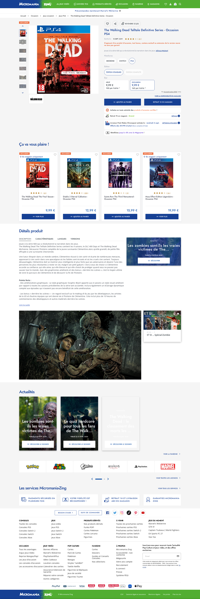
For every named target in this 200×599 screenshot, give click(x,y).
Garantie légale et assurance (136, 594)
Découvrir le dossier (39, 444)
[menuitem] (63, 4)
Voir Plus (40, 216)
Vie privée (166, 594)
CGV (121, 594)
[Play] (80, 345)
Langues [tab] (62, 238)
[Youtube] (143, 512)
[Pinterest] (136, 512)
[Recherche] (180, 4)
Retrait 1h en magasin (162, 102)
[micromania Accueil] (35, 4)
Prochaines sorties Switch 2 (128, 530)
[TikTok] (129, 512)
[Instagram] (122, 512)
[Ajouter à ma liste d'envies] (55, 155)
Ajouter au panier (124, 102)
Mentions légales (154, 594)
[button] (63, 4)
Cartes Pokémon (91, 530)
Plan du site (177, 594)
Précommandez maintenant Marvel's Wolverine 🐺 (98, 10)
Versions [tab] (75, 238)
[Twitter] (115, 512)
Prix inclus (171, 92)
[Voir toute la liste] (165, 4)
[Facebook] (107, 512)
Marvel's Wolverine (157, 523)
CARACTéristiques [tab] (44, 238)
